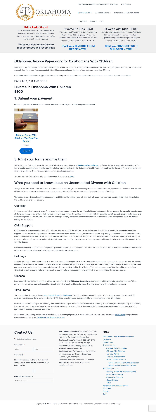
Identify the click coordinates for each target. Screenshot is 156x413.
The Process (126, 4)
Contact (93, 21)
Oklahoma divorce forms (88, 165)
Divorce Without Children (117, 348)
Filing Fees (82, 21)
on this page (120, 315)
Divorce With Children (116, 351)
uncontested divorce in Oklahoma (57, 295)
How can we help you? (24, 376)
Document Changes (115, 377)
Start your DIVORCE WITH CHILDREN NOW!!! (121, 47)
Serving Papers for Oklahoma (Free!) (121, 372)
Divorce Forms (84, 13)
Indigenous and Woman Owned (126, 13)
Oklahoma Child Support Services (50, 317)
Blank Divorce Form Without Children (124, 363)
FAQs (109, 383)
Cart (101, 21)
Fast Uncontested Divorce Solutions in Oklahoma (98, 4)
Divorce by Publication (116, 357)
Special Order (112, 380)
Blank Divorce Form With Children (122, 365)
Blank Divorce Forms (115, 359)
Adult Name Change (115, 374)
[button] (91, 12)
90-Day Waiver (113, 354)
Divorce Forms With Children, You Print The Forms (26, 138)
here (71, 176)
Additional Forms (102, 13)
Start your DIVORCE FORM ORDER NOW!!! (78, 47)
